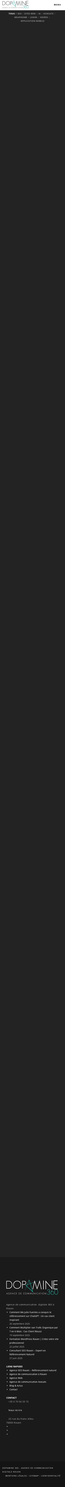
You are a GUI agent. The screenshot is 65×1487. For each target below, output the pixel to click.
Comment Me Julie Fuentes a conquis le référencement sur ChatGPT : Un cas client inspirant (31, 1316)
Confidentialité (51, 1476)
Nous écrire (14, 1410)
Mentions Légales (16, 1476)
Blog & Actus (16, 1385)
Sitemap (34, 1476)
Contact (13, 1389)
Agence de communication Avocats (27, 1381)
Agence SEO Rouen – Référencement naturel (32, 1370)
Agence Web (16, 1377)
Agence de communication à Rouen (28, 1374)
